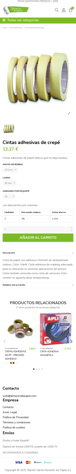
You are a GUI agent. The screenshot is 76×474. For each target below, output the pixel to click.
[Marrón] (13, 363)
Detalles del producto (14, 284)
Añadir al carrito (38, 237)
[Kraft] (11, 363)
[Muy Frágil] (16, 363)
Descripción (9, 252)
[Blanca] (6, 363)
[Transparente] (8, 363)
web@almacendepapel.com (19, 396)
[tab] (38, 253)
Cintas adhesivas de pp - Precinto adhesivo (15, 355)
